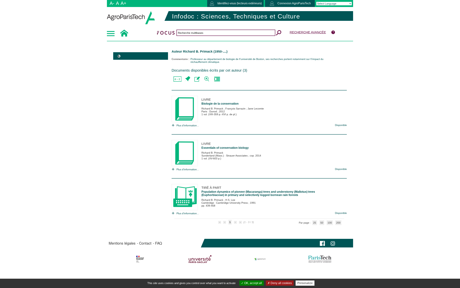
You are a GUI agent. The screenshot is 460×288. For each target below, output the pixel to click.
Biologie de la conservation (220, 103)
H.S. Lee (230, 199)
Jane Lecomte (256, 108)
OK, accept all (252, 283)
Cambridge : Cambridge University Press (225, 202)
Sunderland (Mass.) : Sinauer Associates (224, 155)
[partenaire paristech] (320, 259)
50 (321, 222)
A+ (123, 3)
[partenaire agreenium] (260, 259)
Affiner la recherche (207, 79)
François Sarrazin (235, 108)
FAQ (158, 243)
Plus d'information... (187, 125)
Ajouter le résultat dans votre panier (187, 79)
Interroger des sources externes (217, 79)
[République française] (140, 259)
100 (330, 222)
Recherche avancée (308, 32)
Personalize (305, 283)
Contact (145, 243)
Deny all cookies (281, 283)
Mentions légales (122, 243)
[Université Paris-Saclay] (200, 259)
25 (314, 222)
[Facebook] (322, 243)
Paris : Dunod (209, 111)
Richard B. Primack (212, 108)
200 (338, 222)
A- (112, 3)
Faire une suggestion (197, 79)
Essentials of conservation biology (225, 147)
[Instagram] (332, 243)
